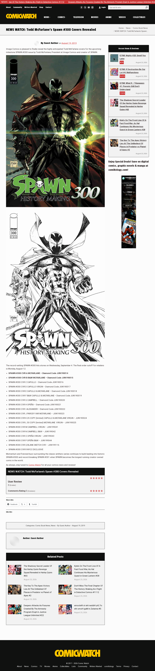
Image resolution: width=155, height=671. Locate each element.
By (63, 526)
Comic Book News (42, 526)
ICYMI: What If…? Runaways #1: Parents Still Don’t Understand (132, 86)
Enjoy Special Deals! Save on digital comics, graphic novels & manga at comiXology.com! (128, 165)
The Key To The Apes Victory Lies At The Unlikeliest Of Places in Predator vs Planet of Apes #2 (38, 590)
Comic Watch (35, 465)
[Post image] (14, 570)
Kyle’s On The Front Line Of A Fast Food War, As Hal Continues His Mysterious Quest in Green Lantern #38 (87, 571)
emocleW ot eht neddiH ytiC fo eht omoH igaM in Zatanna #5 (88, 607)
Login (103, 7)
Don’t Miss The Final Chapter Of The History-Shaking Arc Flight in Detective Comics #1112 (88, 588)
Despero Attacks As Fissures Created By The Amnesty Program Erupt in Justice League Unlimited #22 (80, 2)
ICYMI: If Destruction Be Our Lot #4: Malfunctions (132, 71)
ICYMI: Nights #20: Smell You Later (133, 57)
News (53, 526)
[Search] (146, 7)
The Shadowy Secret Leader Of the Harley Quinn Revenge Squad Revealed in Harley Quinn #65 (38, 571)
